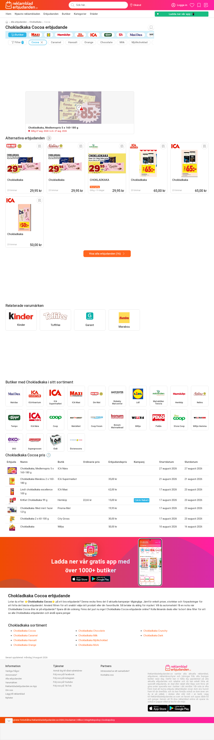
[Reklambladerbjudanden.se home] (21, 5)
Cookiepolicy (108, 720)
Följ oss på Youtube (63, 682)
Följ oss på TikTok (62, 685)
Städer (94, 13)
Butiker (66, 13)
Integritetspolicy (92, 720)
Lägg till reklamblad (15, 694)
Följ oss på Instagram (63, 678)
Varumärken (11, 682)
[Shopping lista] (206, 5)
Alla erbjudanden (19, 22)
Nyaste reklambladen (27, 13)
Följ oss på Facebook (63, 674)
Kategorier (80, 13)
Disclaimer (70, 720)
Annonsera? (11, 675)
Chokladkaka (35, 22)
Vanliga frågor (12, 671)
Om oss (9, 690)
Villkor (80, 720)
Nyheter (9, 697)
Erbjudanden (51, 13)
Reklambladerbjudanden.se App (21, 686)
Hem (8, 13)
